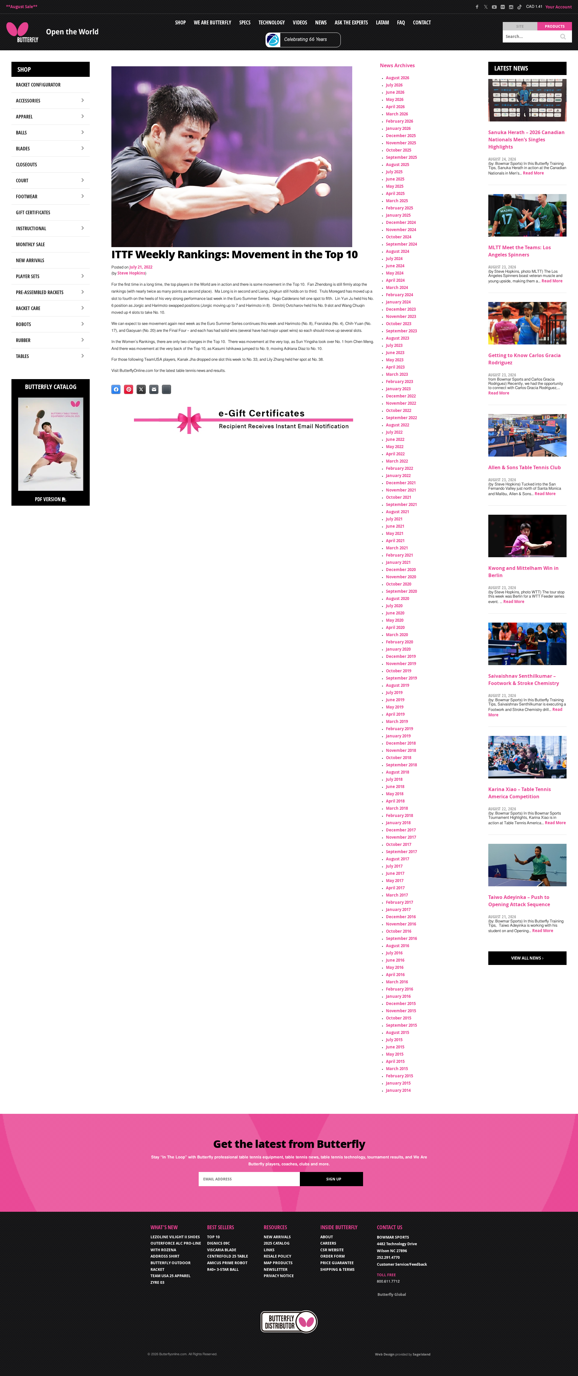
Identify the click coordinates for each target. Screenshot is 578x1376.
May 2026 (394, 99)
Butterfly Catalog (50, 386)
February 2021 (399, 555)
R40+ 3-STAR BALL (223, 1269)
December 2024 (401, 222)
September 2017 (401, 851)
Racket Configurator (38, 84)
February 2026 (399, 121)
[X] (485, 7)
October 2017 (398, 844)
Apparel (24, 116)
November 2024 (401, 229)
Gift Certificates (33, 212)
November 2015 (401, 1010)
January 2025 (398, 215)
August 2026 (397, 77)
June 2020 (395, 613)
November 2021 (401, 490)
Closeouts (26, 164)
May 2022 (394, 446)
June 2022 (395, 439)
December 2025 (401, 135)
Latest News (511, 68)
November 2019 (401, 663)
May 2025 (394, 186)
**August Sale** (21, 6)
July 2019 (394, 692)
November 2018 (401, 750)
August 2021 (397, 511)
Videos (300, 22)
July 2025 (394, 171)
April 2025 (395, 193)
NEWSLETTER (275, 1269)
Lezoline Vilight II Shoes (175, 1236)
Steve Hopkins (131, 273)
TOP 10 (213, 1236)
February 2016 (399, 989)
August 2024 (397, 251)
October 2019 (398, 671)
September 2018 (401, 765)
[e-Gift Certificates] (243, 420)
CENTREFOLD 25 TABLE (227, 1256)
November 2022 (401, 403)
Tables (22, 356)
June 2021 (395, 526)
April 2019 (395, 714)
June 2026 (395, 92)
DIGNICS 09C (218, 1243)
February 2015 (399, 1076)
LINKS (269, 1249)
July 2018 (394, 779)
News (321, 22)
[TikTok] (519, 7)
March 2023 (397, 374)
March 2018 (397, 808)
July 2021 (394, 519)
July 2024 (394, 258)
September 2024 (401, 244)
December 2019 (401, 656)
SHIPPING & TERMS (337, 1269)
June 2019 (395, 699)
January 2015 (398, 1083)
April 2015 (395, 1061)
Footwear (26, 196)
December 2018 (401, 743)
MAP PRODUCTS (278, 1262)
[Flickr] (502, 7)
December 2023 (401, 309)
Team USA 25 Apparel (171, 1275)
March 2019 (397, 721)
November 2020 (401, 577)
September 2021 (401, 504)
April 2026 (395, 106)
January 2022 (398, 475)
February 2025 (399, 208)
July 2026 (394, 85)
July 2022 (394, 432)
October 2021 (398, 497)
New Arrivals (30, 260)
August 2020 (397, 598)
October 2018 (398, 757)
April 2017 (395, 888)
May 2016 (394, 967)
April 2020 (395, 627)
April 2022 (395, 454)
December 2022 (401, 396)
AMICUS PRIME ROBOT (227, 1262)
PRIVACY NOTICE (279, 1275)
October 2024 (398, 237)
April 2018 (395, 801)
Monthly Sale (30, 244)
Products (555, 26)
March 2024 (397, 287)
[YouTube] (494, 7)
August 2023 (397, 338)
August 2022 (397, 425)
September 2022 (401, 417)
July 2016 (394, 953)
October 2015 (398, 1018)
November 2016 (401, 924)
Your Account (558, 7)
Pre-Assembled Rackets (40, 292)
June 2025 (395, 179)
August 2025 (397, 164)
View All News (526, 958)
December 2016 (401, 916)
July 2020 (394, 605)
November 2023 (401, 316)
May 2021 (394, 533)
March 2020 (397, 634)
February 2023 (399, 381)
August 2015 (397, 1032)
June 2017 (395, 873)
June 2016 (395, 960)
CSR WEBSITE (332, 1249)
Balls (21, 132)
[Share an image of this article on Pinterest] (128, 389)
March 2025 (397, 200)
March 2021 (397, 548)
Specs (244, 22)
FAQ (401, 22)
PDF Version (48, 499)
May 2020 (394, 620)
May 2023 (394, 360)
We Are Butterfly (212, 22)
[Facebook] (477, 7)
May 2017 (394, 880)
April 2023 (395, 367)
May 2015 (394, 1054)
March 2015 (397, 1068)
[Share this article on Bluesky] (166, 389)
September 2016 (401, 938)
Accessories (28, 100)
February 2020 (399, 642)
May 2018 (394, 793)
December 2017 (401, 830)
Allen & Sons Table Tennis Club (524, 467)
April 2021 (395, 540)
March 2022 (397, 461)
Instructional (31, 228)
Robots (23, 324)
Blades (23, 148)
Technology (272, 22)
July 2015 (394, 1039)
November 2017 (401, 837)
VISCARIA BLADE (221, 1249)
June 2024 (395, 266)
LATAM (382, 22)
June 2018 (395, 786)
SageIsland (421, 1354)
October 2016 (398, 931)
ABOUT (326, 1236)
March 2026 (397, 114)
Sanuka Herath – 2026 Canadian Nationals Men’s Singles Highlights (526, 139)
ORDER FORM (332, 1256)
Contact (422, 22)
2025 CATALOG (277, 1243)
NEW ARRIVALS (277, 1236)
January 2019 (398, 736)
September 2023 (401, 331)
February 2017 (399, 902)
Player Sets (27, 276)
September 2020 (401, 591)
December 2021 (401, 482)
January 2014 (398, 1090)
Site (520, 26)
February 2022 (399, 468)
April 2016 (395, 974)
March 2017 (397, 895)
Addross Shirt (165, 1256)
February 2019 (399, 728)
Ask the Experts (351, 22)
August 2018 (397, 772)
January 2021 (398, 562)
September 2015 (401, 1025)
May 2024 (394, 273)
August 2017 (397, 859)
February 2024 (399, 294)
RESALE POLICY (277, 1256)
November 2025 (401, 143)
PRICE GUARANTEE (337, 1262)
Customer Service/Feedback (402, 1264)
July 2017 (394, 866)
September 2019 (401, 678)
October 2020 (398, 584)
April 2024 (395, 280)
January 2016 (398, 996)
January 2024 (398, 302)
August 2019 (397, 685)
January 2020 (398, 649)
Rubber (23, 340)
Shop (180, 22)
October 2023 (398, 323)
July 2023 (394, 345)
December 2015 (401, 1003)
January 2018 (398, 822)
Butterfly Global (392, 1294)
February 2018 (399, 815)
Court (22, 180)
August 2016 (397, 945)
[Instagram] (511, 7)
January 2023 (398, 388)
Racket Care (28, 308)
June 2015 (395, 1047)
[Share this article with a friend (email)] (153, 389)
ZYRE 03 (157, 1282)
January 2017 (398, 909)
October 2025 (398, 150)
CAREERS (328, 1243)
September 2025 (401, 157)
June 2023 (395, 352)
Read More (533, 173)
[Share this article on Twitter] (141, 389)
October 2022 (398, 410)
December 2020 (401, 569)
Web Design (384, 1354)
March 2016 (397, 982)
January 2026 (398, 128)
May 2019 (394, 707)
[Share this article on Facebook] (115, 389)
